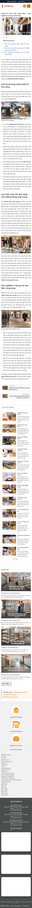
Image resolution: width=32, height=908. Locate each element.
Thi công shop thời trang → (10, 694)
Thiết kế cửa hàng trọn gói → (11, 697)
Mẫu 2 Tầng (4, 790)
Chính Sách (4, 783)
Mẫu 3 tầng (4, 791)
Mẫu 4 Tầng (4, 793)
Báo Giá (3, 786)
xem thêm (15, 559)
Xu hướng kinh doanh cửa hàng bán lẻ (11, 780)
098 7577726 (22, 1)
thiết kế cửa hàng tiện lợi (7, 776)
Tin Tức (3, 766)
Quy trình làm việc (6, 770)
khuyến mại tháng (6, 781)
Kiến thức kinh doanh (6, 761)
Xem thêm (5, 684)
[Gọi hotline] (24, 6)
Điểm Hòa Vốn (5, 760)
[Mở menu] (29, 6)
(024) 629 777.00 (17, 810)
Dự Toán (3, 758)
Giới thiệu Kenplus (5, 768)
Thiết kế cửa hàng (6, 755)
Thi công (3, 756)
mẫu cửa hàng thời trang (7, 773)
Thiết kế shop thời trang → (21, 692)
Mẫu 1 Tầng (4, 788)
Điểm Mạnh (4, 785)
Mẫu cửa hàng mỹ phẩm (7, 775)
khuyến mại (4, 763)
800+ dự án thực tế (11, 1)
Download (4, 771)
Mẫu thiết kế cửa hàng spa (8, 778)
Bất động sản (4, 795)
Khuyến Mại (4, 765)
